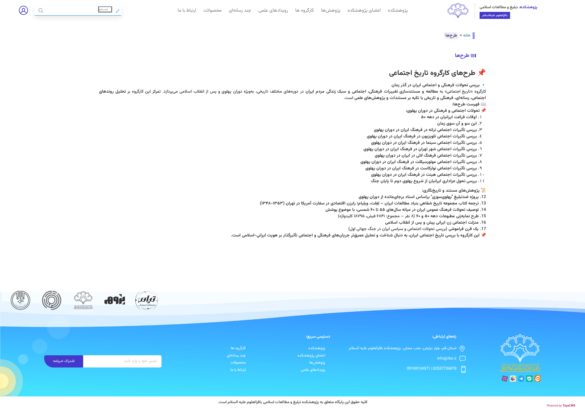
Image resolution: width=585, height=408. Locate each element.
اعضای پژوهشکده (364, 10)
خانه (466, 35)
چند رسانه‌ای (240, 10)
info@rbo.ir (446, 359)
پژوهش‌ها (330, 10)
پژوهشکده (398, 10)
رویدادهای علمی (273, 10)
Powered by (561, 405)
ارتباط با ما (187, 10)
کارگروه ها (304, 10)
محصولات (212, 10)
